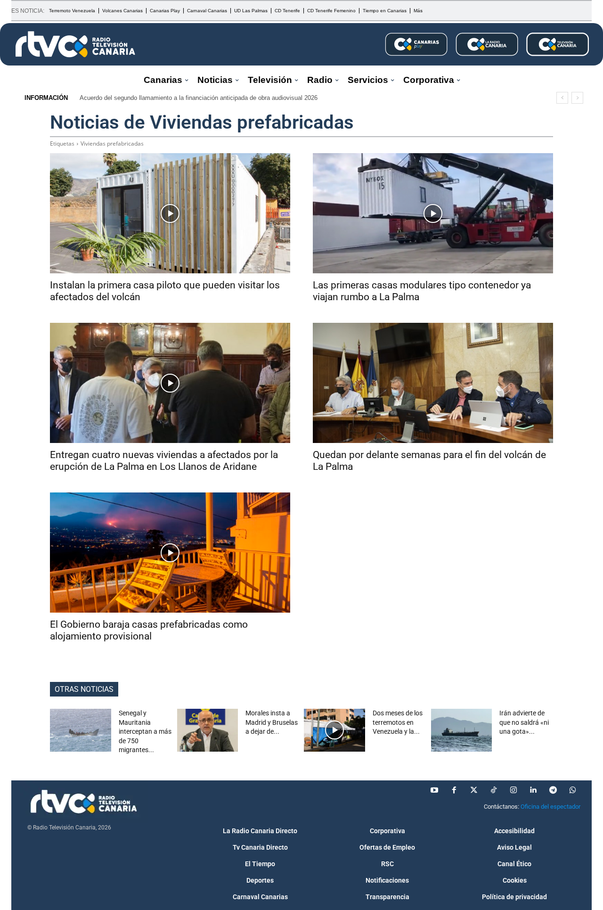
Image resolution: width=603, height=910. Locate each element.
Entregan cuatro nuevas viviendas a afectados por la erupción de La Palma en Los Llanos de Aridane (164, 460)
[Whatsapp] (572, 790)
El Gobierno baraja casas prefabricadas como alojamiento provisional (149, 630)
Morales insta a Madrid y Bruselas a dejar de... (271, 722)
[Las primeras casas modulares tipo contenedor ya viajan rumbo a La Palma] (433, 213)
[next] (577, 98)
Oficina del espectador (550, 806)
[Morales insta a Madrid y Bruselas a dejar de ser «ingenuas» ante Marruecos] (207, 730)
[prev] (562, 98)
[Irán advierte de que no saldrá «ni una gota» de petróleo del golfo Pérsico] (461, 730)
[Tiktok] (493, 790)
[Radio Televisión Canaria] (75, 44)
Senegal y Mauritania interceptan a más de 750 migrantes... (145, 731)
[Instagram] (513, 790)
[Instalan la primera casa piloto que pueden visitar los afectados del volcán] (170, 213)
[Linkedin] (533, 790)
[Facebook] (454, 790)
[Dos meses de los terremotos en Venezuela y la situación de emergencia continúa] (334, 730)
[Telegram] (553, 790)
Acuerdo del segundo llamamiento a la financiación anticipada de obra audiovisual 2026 (199, 97)
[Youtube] (434, 790)
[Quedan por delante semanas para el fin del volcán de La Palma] (433, 383)
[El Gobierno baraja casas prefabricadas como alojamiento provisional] (170, 552)
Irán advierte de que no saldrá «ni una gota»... (524, 722)
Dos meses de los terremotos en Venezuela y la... (398, 722)
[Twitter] (473, 790)
